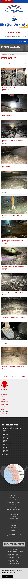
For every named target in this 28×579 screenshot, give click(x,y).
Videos (2, 409)
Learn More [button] (12, 572)
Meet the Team (4, 404)
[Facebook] (20, 535)
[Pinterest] (18, 535)
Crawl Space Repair (14, 497)
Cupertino (5, 448)
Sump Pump (14, 504)
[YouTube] (14, 535)
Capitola (5, 440)
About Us (4, 389)
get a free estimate (14, 544)
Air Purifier (14, 507)
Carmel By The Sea (8, 443)
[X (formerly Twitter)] (16, 535)
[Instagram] (12, 535)
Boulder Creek (6, 436)
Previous (5, 376)
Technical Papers (5, 401)
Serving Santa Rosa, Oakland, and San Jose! (14, 36)
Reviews (3, 399)
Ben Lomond (6, 434)
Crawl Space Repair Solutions (14, 502)
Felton (4, 451)
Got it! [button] (7, 576)
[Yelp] (8, 535)
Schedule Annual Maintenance (7, 1)
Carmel (5, 441)
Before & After (4, 413)
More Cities (5, 454)
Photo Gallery (4, 411)
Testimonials (4, 394)
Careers (3, 406)
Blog (2, 396)
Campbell (5, 438)
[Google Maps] (10, 535)
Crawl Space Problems (14, 500)
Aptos (4, 431)
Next (23, 376)
